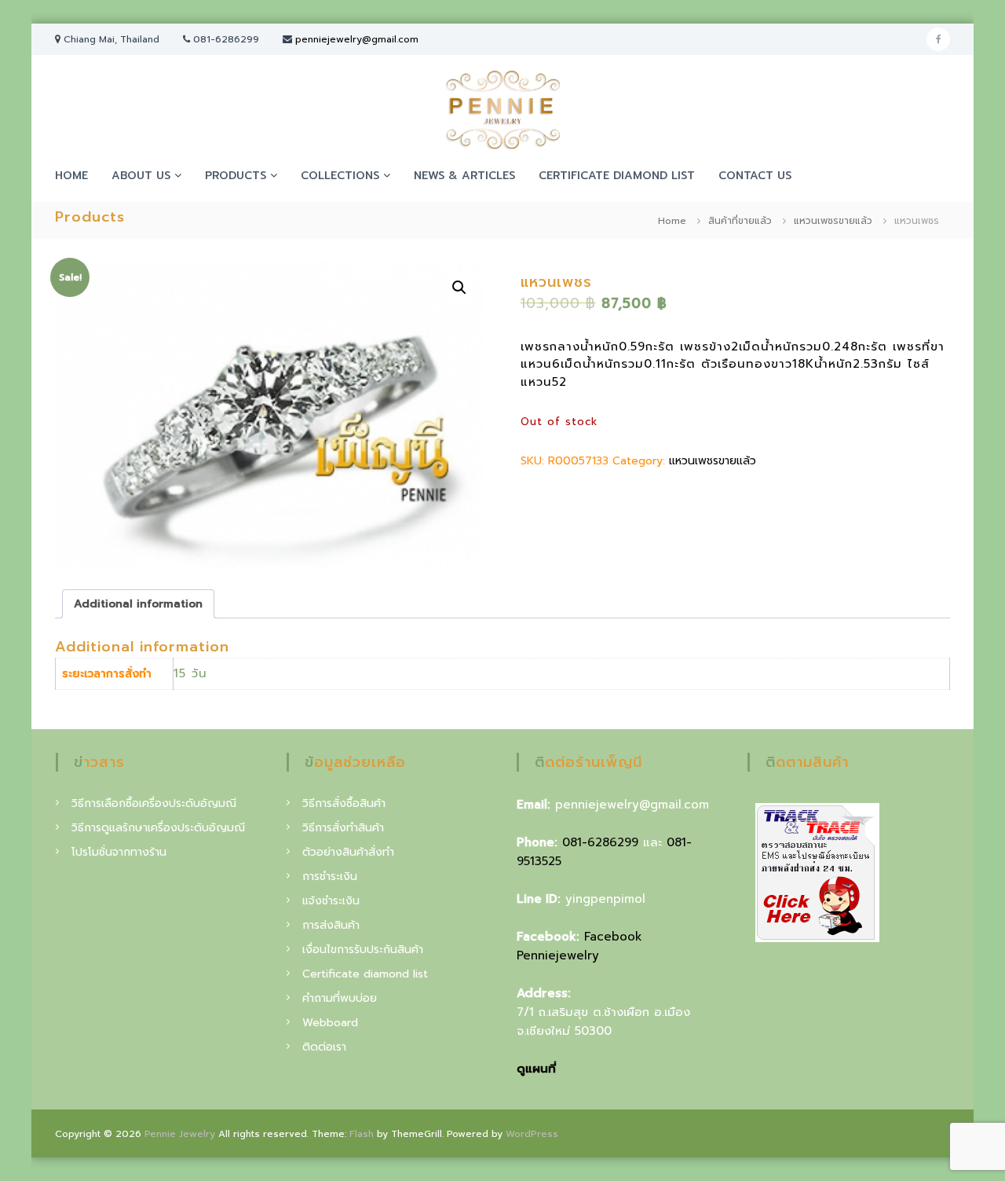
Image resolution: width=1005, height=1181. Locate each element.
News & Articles (464, 175)
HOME (71, 175)
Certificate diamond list (617, 175)
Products (235, 175)
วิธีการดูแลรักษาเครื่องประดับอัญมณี (158, 828)
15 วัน (190, 673)
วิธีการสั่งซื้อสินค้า (344, 803)
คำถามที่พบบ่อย (339, 998)
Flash (361, 1134)
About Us (140, 175)
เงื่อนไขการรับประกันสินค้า (362, 949)
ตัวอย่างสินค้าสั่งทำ (348, 852)
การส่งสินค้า (331, 925)
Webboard (330, 1022)
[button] (459, 287)
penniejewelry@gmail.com (356, 39)
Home (672, 221)
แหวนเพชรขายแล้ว (833, 221)
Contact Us (754, 175)
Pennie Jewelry (179, 1134)
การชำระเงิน (329, 876)
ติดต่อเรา (324, 1047)
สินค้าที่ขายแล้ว (740, 221)
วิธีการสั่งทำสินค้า (343, 828)
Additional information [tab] (138, 604)
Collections (340, 175)
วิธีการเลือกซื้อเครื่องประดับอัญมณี (153, 803)
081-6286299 (600, 842)
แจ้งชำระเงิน (331, 901)
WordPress (532, 1134)
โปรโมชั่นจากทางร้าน (118, 852)
